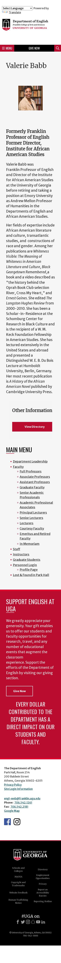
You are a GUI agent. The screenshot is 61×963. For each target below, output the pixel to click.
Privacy (43, 884)
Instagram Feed (17, 821)
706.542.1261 (23, 802)
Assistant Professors (35, 482)
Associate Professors (35, 477)
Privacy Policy (13, 784)
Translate (15, 12)
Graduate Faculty (32, 487)
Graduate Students (26, 560)
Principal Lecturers (33, 513)
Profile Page (29, 570)
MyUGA (18, 876)
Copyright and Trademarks (18, 884)
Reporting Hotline (43, 901)
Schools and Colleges (18, 869)
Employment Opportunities (43, 877)
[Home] (30, 28)
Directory (43, 869)
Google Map (12, 810)
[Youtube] (38, 922)
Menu (9, 48)
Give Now (34, 48)
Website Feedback (18, 892)
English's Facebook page (7, 821)
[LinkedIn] (43, 922)
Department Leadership (30, 461)
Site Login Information (18, 789)
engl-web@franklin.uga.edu (22, 798)
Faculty (18, 467)
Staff (16, 549)
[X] (23, 922)
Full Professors (31, 471)
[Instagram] (28, 922)
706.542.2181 (19, 806)
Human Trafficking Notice (18, 901)
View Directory (35, 426)
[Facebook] (18, 922)
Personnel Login (25, 565)
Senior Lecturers (31, 518)
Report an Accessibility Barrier (42, 892)
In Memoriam (29, 544)
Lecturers (26, 523)
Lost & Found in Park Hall (31, 575)
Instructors (21, 554)
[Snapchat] (33, 922)
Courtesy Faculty (32, 528)
